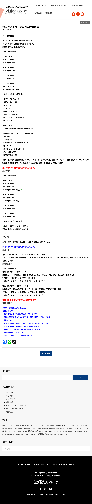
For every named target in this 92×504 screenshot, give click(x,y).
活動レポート (85, 22)
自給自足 (41, 431)
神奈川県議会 (17, 431)
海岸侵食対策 (53, 428)
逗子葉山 (26, 434)
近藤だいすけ (16, 10)
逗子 (74, 431)
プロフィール (77, 5)
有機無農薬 (38, 428)
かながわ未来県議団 (14, 426)
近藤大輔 (70, 431)
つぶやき (9, 396)
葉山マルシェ (52, 431)
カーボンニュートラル (39, 426)
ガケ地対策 (50, 426)
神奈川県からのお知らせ (15, 408)
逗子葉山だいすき (33, 434)
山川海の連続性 (18, 428)
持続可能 (25, 428)
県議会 (72, 428)
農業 (66, 431)
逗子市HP (6, 171)
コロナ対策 (58, 426)
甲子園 (66, 428)
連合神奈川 (56, 434)
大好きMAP (10, 399)
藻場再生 (59, 431)
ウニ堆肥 (23, 426)
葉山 (45, 431)
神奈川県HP (7, 303)
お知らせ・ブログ (58, 5)
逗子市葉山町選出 (18, 434)
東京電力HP (7, 264)
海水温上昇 (61, 428)
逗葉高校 (50, 434)
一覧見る (46, 353)
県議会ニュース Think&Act (16, 405)
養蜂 (66, 434)
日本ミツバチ (31, 428)
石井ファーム (79, 428)
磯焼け (86, 428)
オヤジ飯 (29, 426)
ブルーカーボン (69, 426)
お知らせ (9, 393)
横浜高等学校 (45, 428)
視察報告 (9, 412)
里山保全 (62, 434)
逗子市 (86, 431)
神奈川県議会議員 (31, 431)
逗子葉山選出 (43, 434)
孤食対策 (11, 428)
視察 (63, 431)
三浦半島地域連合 (79, 426)
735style (5, 426)
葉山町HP (6, 250)
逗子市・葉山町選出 (7, 434)
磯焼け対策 (7, 431)
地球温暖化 (5, 428)
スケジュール (40, 5)
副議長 (87, 426)
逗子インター (80, 431)
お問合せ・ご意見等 (43, 13)
